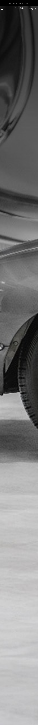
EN (30, 9)
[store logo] (19, 8)
